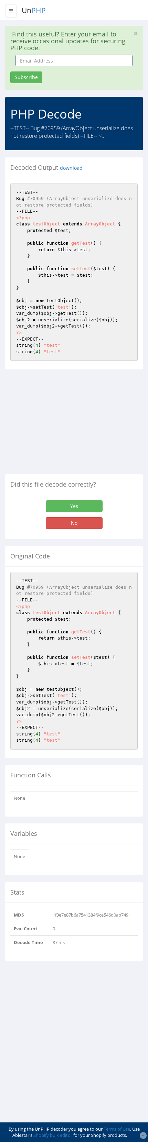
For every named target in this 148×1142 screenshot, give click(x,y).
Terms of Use (117, 1129)
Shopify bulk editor (52, 1135)
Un (34, 10)
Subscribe (26, 77)
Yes (74, 506)
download (71, 168)
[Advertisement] (63, 424)
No (74, 523)
